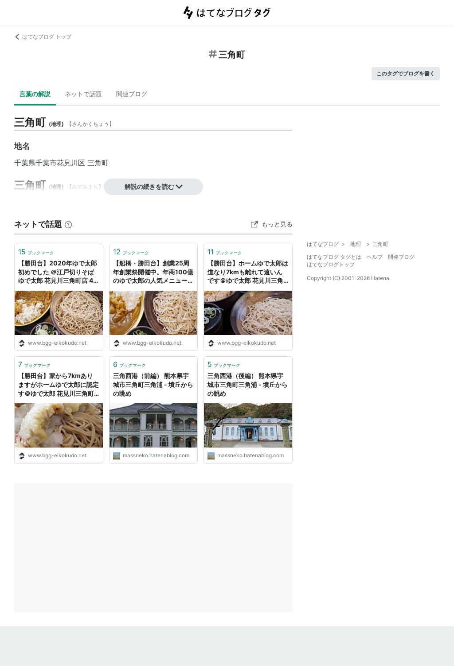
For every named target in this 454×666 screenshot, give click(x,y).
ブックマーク (36, 251)
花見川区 (71, 162)
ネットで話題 (83, 93)
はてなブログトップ (331, 264)
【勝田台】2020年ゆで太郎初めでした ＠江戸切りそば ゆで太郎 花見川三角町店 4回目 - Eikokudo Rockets (57, 272)
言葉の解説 (35, 93)
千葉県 (24, 162)
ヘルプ (375, 256)
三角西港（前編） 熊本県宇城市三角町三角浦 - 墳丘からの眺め (153, 384)
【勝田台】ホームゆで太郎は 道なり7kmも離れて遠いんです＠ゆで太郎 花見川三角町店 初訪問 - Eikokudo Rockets (247, 272)
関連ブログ (131, 93)
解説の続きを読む (149, 186)
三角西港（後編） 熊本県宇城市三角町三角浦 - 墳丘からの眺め (247, 384)
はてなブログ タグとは (334, 256)
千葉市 (46, 162)
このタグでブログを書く (405, 73)
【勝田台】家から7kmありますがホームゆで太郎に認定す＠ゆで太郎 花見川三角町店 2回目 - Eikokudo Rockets (58, 385)
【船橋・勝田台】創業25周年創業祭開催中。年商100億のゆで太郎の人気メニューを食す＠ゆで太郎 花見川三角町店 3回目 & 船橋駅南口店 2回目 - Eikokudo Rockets (153, 272)
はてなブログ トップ (46, 36)
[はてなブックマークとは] (68, 224)
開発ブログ (401, 256)
